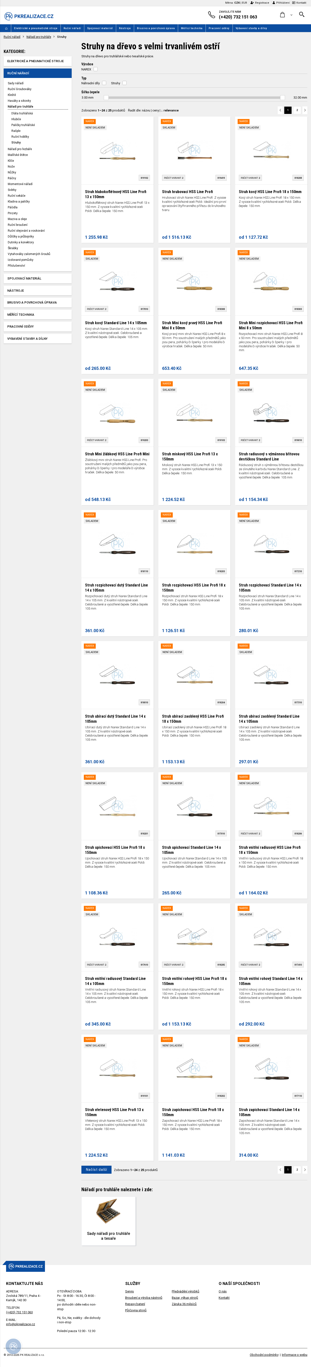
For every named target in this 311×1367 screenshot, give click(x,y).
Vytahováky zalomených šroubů (29, 254)
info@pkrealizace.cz (20, 1324)
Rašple (15, 131)
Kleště (12, 95)
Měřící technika (192, 28)
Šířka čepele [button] (90, 92)
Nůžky (12, 172)
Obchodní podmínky (264, 1355)
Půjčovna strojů (136, 1310)
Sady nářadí (16, 83)
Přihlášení (283, 2)
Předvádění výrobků (185, 1291)
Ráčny (12, 178)
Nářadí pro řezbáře (20, 149)
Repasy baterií (135, 1304)
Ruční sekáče (16, 195)
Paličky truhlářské (23, 125)
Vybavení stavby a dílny (251, 28)
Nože (11, 166)
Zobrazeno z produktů (103, 110)
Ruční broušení (17, 225)
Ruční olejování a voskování (26, 230)
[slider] (106, 97)
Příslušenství (16, 265)
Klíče (11, 160)
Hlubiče (16, 119)
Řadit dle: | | (153, 110)
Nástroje (125, 28)
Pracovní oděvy (219, 28)
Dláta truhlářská (22, 113)
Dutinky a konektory (21, 242)
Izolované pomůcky (20, 260)
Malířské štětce (18, 155)
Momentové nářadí (20, 184)
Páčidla (12, 207)
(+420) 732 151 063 (19, 1312)
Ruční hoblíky (20, 136)
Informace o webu (294, 1355)
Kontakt (301, 2)
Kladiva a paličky (19, 201)
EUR (244, 2)
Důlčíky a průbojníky (21, 236)
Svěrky (12, 190)
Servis (129, 1291)
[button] (286, 15)
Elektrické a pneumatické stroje (36, 28)
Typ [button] (83, 78)
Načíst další (96, 1170)
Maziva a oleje (17, 219)
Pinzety (12, 213)
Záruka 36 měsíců (184, 1304)
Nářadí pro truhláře (38, 37)
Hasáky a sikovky (19, 100)
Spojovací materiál (100, 28)
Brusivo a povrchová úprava (156, 28)
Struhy (16, 142)
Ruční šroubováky (19, 89)
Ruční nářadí (72, 28)
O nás (223, 1291)
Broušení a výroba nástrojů (143, 1297)
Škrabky (13, 248)
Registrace (262, 2)
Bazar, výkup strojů (185, 1297)
